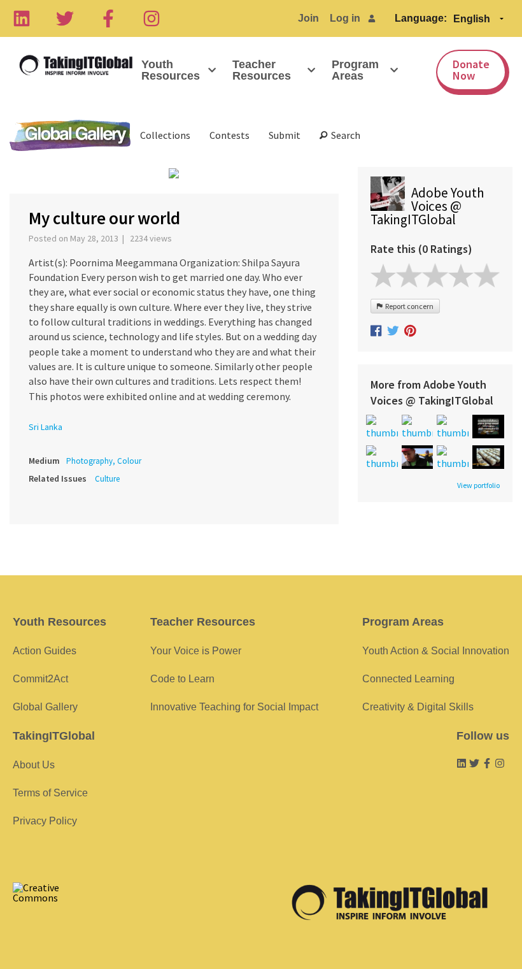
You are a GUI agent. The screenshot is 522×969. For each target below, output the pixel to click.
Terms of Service (50, 792)
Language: (421, 18)
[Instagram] (151, 18)
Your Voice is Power (195, 650)
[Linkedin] (22, 18)
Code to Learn (182, 678)
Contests (229, 135)
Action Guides (44, 650)
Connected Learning (408, 678)
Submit (284, 135)
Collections (165, 135)
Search (343, 135)
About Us (34, 764)
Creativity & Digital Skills (418, 706)
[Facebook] (108, 18)
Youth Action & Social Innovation (435, 650)
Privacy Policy (45, 820)
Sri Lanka (45, 427)
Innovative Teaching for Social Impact (234, 706)
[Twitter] (65, 18)
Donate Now (471, 70)
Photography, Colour (103, 461)
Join (308, 18)
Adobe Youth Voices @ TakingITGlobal (427, 206)
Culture (107, 478)
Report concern (408, 306)
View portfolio (478, 485)
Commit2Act (40, 678)
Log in (345, 18)
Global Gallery (70, 135)
